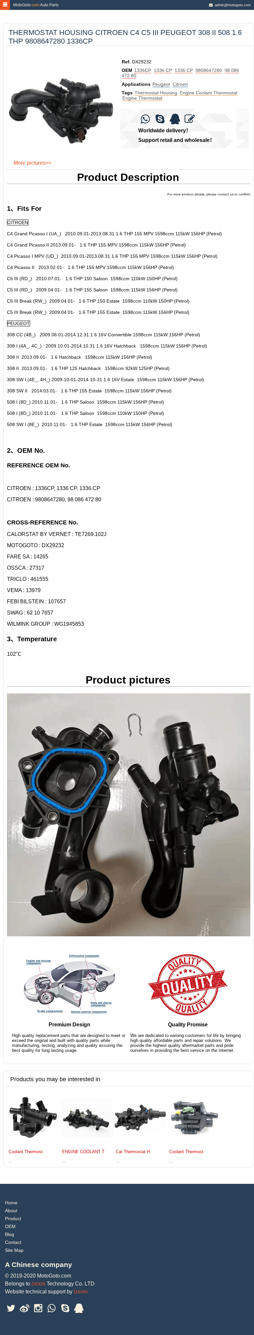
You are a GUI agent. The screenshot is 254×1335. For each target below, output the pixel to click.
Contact (13, 1242)
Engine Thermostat (142, 98)
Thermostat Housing (156, 92)
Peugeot (161, 84)
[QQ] (175, 121)
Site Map (14, 1250)
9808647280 (208, 70)
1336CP (142, 70)
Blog (9, 1234)
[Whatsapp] (145, 121)
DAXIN (38, 1283)
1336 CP (163, 70)
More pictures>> (32, 163)
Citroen (180, 84)
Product (13, 1218)
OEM (10, 1226)
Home (11, 1202)
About (11, 1210)
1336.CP (184, 70)
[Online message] (189, 121)
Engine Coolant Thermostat (208, 92)
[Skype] (160, 121)
